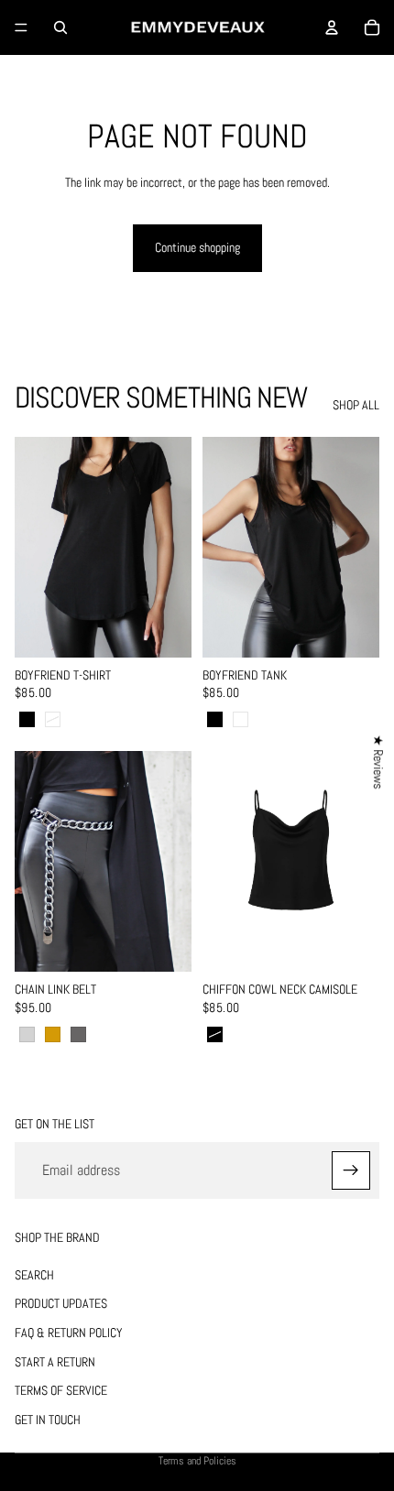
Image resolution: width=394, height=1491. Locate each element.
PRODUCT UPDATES (61, 1304)
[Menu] (21, 27)
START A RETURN (55, 1362)
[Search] (60, 27)
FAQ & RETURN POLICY (69, 1332)
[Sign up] (351, 1170)
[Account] (332, 27)
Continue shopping (197, 247)
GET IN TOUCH (48, 1419)
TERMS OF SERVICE (61, 1390)
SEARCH (34, 1275)
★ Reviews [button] (378, 762)
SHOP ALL (356, 405)
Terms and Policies (197, 1460)
